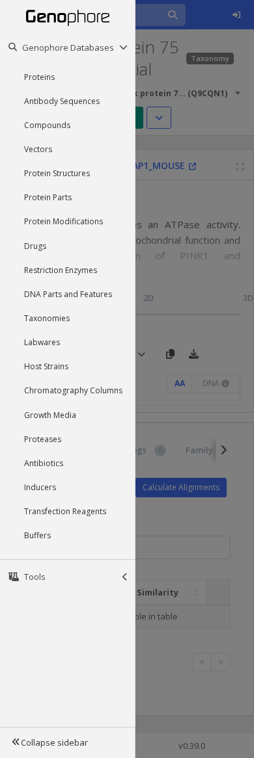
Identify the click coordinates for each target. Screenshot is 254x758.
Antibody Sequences (62, 101)
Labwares (42, 342)
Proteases (42, 439)
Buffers (37, 535)
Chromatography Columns (73, 390)
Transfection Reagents (65, 511)
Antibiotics (43, 463)
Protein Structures (57, 173)
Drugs (35, 246)
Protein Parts (48, 197)
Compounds (47, 125)
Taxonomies (47, 318)
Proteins (39, 77)
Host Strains (46, 366)
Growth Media (50, 415)
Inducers (40, 487)
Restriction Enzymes (60, 270)
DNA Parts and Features (68, 294)
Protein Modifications (63, 221)
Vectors (38, 149)
